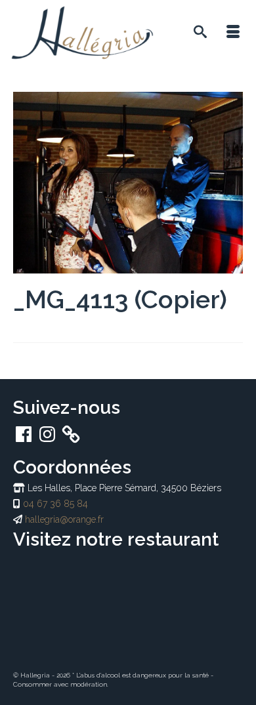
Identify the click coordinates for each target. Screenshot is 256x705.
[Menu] (233, 33)
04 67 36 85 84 (55, 503)
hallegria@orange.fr (64, 519)
